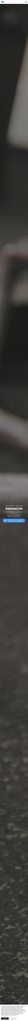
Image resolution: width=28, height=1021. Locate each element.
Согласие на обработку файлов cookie (8, 1015)
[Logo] (2, 2)
